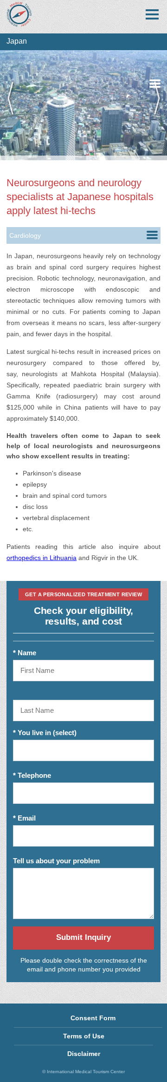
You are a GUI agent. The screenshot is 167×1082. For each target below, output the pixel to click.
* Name (24, 653)
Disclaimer (83, 1053)
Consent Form (93, 1018)
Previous (14, 105)
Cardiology (25, 235)
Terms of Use (83, 1036)
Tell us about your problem (56, 861)
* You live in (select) (45, 733)
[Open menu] (152, 14)
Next (153, 105)
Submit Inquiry (83, 937)
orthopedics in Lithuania (41, 557)
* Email (24, 818)
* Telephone (32, 775)
